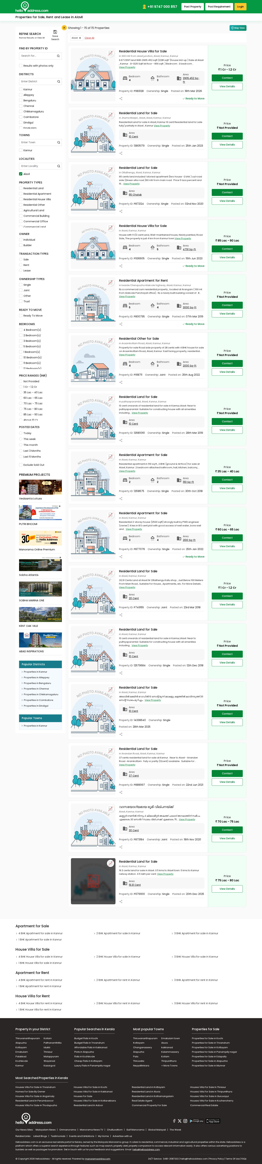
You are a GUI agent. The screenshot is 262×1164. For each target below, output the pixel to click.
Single (27, 285)
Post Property (192, 6)
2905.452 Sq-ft (191, 80)
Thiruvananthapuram (28, 1038)
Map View (239, 27)
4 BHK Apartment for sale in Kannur (41, 933)
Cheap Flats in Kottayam (88, 1061)
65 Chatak (135, 194)
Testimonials (58, 1136)
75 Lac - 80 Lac (33, 409)
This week (30, 439)
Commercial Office (36, 221)
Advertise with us (122, 1136)
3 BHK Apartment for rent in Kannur (196, 980)
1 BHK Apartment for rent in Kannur (40, 986)
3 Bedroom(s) (32, 341)
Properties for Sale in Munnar (208, 1065)
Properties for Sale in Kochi (207, 1038)
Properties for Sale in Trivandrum (211, 1042)
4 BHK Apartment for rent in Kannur (40, 980)
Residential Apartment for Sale (143, 455)
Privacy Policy (216, 1158)
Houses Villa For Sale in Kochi (90, 1087)
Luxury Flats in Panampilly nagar (92, 1065)
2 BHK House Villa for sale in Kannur (118, 956)
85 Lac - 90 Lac (33, 414)
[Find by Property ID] (58, 56)
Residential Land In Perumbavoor (35, 1100)
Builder (28, 245)
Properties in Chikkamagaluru (41, 694)
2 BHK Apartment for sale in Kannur (118, 933)
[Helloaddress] (32, 6)
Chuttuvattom (115, 1129)
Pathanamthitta (52, 1042)
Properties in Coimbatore (38, 700)
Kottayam (21, 1047)
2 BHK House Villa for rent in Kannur (118, 1003)
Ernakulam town (170, 1038)
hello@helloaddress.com (146, 1149)
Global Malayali (157, 1129)
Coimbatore (31, 117)
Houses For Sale (83, 1096)
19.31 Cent (135, 885)
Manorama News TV (92, 1129)
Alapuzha (21, 1042)
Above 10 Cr (31, 420)
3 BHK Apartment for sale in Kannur (196, 933)
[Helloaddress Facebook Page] (174, 1121)
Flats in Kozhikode (84, 1056)
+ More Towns (169, 1065)
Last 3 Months (32, 451)
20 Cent (134, 598)
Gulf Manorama (135, 1129)
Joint (27, 290)
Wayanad (49, 1061)
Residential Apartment (37, 194)
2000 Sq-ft (189, 365)
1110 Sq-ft (188, 482)
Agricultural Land (34, 210)
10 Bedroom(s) (33, 357)
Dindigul (28, 122)
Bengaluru (30, 100)
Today (27, 433)
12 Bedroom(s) (33, 368)
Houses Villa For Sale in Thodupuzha (36, 1105)
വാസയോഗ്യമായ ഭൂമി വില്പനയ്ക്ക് (146, 807)
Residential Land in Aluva (146, 1091)
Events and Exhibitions (82, 1136)
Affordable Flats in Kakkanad (90, 1047)
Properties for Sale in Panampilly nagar (214, 1052)
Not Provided (31, 381)
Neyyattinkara (141, 1065)
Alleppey (29, 95)
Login (240, 6)
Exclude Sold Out (34, 465)
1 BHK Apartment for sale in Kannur (40, 939)
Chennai (29, 106)
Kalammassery (170, 1052)
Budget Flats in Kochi (86, 1038)
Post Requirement (219, 6)
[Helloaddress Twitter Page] (180, 1121)
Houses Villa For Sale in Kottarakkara (95, 1100)
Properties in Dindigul (36, 705)
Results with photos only (38, 66)
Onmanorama (68, 1129)
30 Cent (134, 830)
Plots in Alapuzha (84, 1052)
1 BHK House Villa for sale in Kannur (40, 963)
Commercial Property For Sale (149, 1105)
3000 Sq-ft (189, 307)
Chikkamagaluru (34, 111)
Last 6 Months (32, 456)
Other (27, 296)
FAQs (243, 1158)
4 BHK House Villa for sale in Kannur (41, 956)
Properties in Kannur (35, 671)
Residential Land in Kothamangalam (153, 1096)
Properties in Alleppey (36, 677)
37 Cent (134, 775)
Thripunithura (168, 1061)
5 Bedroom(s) (32, 346)
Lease (27, 270)
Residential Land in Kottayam (148, 1087)
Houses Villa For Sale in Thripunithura (211, 1091)
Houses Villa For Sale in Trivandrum (36, 1087)
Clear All (89, 38)
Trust (27, 301)
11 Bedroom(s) (32, 363)
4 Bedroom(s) (32, 330)
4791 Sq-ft (189, 249)
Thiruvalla (138, 1061)
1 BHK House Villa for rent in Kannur (40, 1009)
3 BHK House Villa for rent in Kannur (196, 1003)
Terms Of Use (232, 1158)
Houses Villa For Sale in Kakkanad (93, 1091)
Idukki (47, 1047)
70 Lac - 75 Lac (33, 403)
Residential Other (34, 205)
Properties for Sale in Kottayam (210, 1047)
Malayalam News (46, 1129)
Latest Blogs (40, 1136)
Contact (227, 78)
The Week (175, 1129)
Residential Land (33, 188)
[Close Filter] (64, 27)
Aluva (164, 1042)
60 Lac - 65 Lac (33, 398)
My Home (103, 1136)
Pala (135, 1056)
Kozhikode (22, 1061)
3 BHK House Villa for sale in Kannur (196, 956)
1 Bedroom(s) (32, 352)
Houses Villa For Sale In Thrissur (208, 1087)
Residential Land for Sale (138, 113)
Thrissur (48, 1052)
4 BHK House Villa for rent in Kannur (40, 1003)
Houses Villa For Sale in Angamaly (35, 1096)
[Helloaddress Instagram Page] (185, 1121)
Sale (26, 259)
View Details (227, 86)
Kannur (28, 89)
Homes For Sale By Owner (30, 1091)
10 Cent (133, 136)
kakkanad (167, 1047)
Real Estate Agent (142, 1100)
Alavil (27, 174)
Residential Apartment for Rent (143, 280)
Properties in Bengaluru (37, 683)
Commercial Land (35, 227)
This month (31, 445)
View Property (127, 67)
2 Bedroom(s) (32, 335)
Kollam (48, 1038)
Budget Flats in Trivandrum (89, 1042)
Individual (29, 240)
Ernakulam (30, 128)
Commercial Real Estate (204, 1105)
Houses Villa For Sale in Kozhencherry (211, 1100)
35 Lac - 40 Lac (33, 392)
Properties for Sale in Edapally (209, 1056)
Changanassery (142, 1047)
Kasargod (49, 1065)
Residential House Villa (37, 199)
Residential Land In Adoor (88, 1105)
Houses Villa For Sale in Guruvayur (209, 1096)
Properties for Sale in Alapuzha (210, 1061)
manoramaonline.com (97, 1158)
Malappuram (51, 1056)
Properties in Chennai (36, 688)
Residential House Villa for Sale (143, 51)
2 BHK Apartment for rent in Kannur (118, 980)
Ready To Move (33, 315)
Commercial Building (36, 216)
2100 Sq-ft (189, 540)
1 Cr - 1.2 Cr (30, 387)
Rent (26, 265)
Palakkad (21, 1056)
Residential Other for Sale (139, 338)
